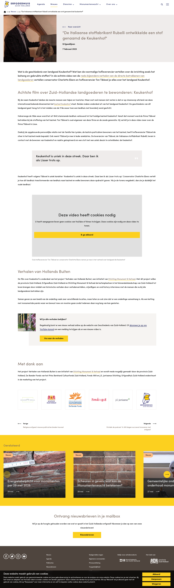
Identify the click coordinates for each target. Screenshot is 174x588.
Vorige (25, 424)
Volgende (147, 424)
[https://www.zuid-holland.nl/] (158, 561)
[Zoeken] (161, 4)
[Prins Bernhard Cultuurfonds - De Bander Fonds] (75, 400)
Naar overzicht (74, 27)
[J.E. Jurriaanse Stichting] (123, 400)
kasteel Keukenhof (62, 104)
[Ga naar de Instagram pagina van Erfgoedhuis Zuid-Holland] (18, 556)
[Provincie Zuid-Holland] (51, 400)
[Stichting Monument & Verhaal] (28, 400)
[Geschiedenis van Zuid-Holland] (130, 560)
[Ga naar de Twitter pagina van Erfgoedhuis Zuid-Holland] (12, 556)
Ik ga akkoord (87, 235)
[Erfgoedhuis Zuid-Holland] (17, 4)
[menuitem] (41, 4)
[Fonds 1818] (99, 400)
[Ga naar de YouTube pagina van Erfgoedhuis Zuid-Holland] (24, 556)
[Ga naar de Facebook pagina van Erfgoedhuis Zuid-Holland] (6, 556)
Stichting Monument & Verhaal (121, 279)
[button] (167, 474)
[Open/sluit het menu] (167, 4)
